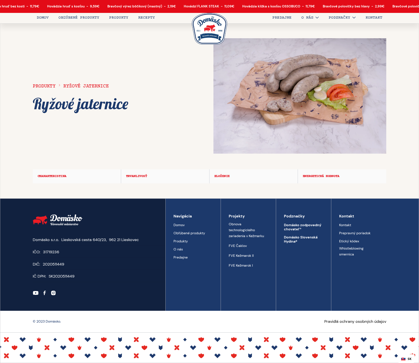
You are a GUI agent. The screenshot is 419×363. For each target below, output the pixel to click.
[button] (310, 18)
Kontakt (345, 225)
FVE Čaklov (238, 245)
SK (409, 359)
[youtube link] (36, 293)
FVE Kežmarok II (241, 255)
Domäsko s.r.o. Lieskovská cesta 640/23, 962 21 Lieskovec (86, 239)
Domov (179, 225)
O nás (178, 249)
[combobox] (406, 358)
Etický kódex (349, 241)
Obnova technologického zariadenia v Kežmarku (246, 230)
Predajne (180, 257)
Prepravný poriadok (355, 233)
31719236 (51, 252)
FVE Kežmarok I (241, 265)
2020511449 (53, 264)
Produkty (44, 86)
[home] (209, 29)
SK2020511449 (61, 276)
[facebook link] (45, 293)
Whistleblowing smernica (351, 251)
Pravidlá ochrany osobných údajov (355, 321)
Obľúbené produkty (189, 233)
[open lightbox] (299, 96)
